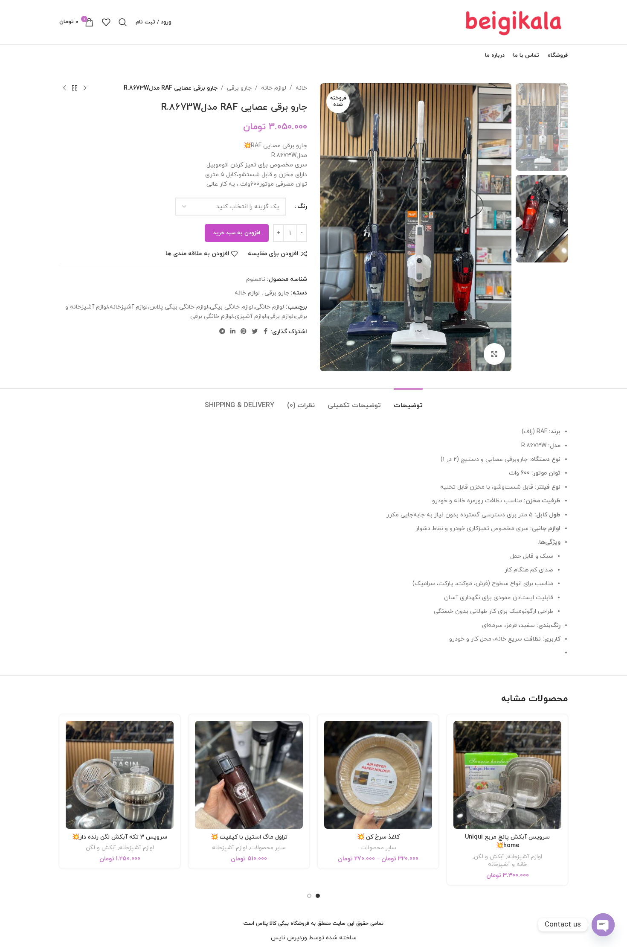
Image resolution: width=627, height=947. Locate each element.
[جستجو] (122, 22)
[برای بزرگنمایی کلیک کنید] (494, 353)
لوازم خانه (273, 88)
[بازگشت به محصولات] (75, 88)
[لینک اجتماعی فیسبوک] (265, 332)
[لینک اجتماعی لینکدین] (233, 332)
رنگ (302, 206)
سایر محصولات (378, 848)
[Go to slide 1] (318, 896)
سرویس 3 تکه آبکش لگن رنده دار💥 (119, 837)
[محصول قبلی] (85, 88)
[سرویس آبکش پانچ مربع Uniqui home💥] (507, 775)
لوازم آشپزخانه (524, 857)
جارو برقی (239, 88)
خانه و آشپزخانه (507, 864)
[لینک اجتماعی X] (254, 332)
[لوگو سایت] (514, 21)
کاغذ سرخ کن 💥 (378, 837)
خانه (301, 88)
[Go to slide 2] (309, 896)
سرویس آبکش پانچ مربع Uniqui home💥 (507, 841)
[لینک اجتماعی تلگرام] (222, 332)
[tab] (408, 401)
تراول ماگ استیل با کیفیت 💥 (249, 837)
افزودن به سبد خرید (236, 233)
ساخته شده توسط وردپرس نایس (314, 938)
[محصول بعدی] (64, 88)
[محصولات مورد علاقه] (106, 22)
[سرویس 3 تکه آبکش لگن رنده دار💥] (120, 775)
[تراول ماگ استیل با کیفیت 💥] (249, 775)
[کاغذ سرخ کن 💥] (378, 775)
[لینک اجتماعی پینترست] (243, 332)
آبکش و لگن (489, 857)
